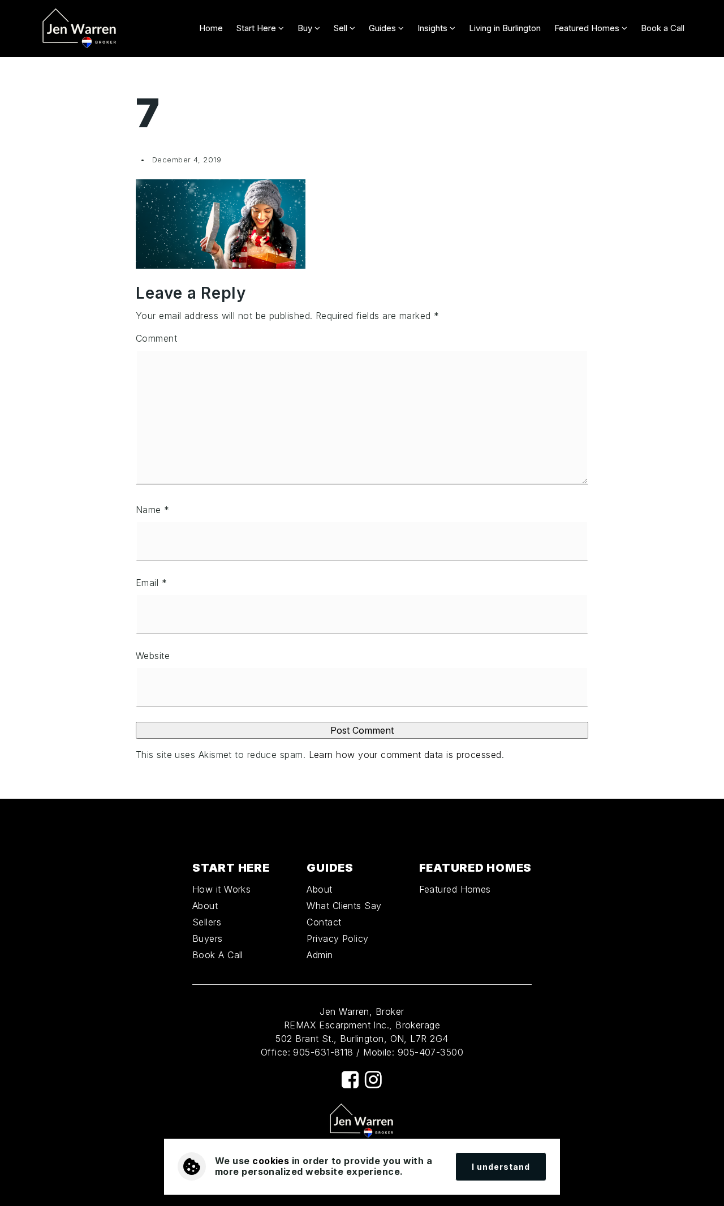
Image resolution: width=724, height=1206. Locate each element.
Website (153, 655)
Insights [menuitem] (433, 28)
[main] (362, 428)
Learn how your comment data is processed (405, 754)
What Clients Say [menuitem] (344, 905)
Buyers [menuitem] (207, 938)
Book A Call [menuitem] (217, 955)
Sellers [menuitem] (206, 922)
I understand (501, 1166)
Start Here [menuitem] (257, 28)
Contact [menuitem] (324, 922)
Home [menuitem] (211, 28)
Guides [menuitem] (383, 28)
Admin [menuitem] (320, 955)
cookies (270, 1160)
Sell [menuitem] (342, 28)
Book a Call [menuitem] (662, 28)
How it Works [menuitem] (221, 889)
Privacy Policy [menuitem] (337, 938)
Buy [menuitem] (306, 28)
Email (151, 582)
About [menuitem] (205, 905)
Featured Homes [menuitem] (588, 28)
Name (153, 509)
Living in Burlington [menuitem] (505, 28)
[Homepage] (80, 28)
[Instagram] (373, 1079)
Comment (156, 338)
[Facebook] (350, 1079)
